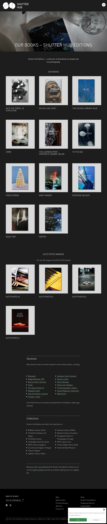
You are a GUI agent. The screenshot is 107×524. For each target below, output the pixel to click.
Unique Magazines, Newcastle (68, 390)
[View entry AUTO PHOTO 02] (86, 279)
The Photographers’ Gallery (67, 387)
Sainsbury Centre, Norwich (66, 376)
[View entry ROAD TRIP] (20, 219)
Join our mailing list (13, 500)
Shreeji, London (62, 379)
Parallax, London (34, 396)
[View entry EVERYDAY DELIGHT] (86, 177)
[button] (104, 509)
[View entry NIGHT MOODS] (53, 177)
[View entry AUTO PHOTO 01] (20, 320)
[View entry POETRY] (53, 219)
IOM (42, 379)
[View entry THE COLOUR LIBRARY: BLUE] (86, 90)
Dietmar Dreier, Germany (37, 382)
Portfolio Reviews (62, 503)
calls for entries (38, 469)
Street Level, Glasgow (65, 384)
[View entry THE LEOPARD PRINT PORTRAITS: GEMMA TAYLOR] (53, 134)
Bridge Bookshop (34, 379)
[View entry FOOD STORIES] (20, 177)
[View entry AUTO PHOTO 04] (20, 279)
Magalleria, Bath (34, 390)
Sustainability (85, 506)
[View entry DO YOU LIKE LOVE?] (53, 90)
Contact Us (60, 508)
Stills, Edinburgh (63, 382)
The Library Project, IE (36, 387)
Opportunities (60, 500)
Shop (82, 497)
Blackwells (32, 376)
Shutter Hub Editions (88, 500)
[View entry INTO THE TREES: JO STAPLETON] (20, 90)
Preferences (96, 520)
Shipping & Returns (88, 503)
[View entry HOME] (20, 134)
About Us (59, 506)
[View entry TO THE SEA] (86, 134)
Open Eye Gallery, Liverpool (38, 393)
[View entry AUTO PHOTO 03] (53, 279)
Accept (78, 520)
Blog (57, 497)
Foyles (30, 384)
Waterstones (61, 393)
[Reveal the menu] (104, 5)
